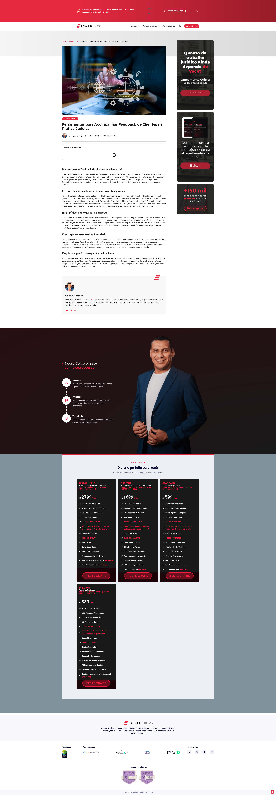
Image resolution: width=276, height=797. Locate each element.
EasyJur (91, 300)
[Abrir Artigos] (138, 26)
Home (64, 41)
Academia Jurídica (73, 41)
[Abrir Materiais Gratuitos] (158, 26)
